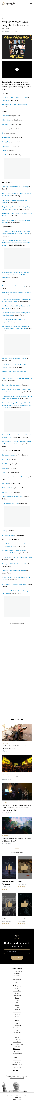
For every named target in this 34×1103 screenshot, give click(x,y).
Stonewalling (6, 137)
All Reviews (17, 973)
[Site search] (28, 3)
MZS (17, 1030)
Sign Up (17, 982)
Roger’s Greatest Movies (17, 971)
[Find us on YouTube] (17, 1070)
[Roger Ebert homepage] (10, 3)
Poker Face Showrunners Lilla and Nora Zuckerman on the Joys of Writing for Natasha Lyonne (16, 242)
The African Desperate (9, 455)
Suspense (17, 1014)
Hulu (17, 1002)
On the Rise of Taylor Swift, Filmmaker (14, 571)
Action (17, 988)
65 (2, 133)
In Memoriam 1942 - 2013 (17, 1078)
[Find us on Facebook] (14, 1070)
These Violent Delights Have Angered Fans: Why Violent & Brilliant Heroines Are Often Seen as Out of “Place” (17, 405)
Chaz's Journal (5, 18)
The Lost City (6, 492)
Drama (17, 998)
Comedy (17, 993)
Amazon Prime (17, 991)
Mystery (17, 1005)
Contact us (17, 1062)
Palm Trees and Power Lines (10, 503)
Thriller (17, 1016)
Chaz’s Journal (17, 1025)
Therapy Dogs (6, 142)
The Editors (5, 28)
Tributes (17, 1037)
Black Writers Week (17, 1044)
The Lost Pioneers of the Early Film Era (14, 358)
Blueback (5, 468)
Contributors (17, 1067)
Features (17, 1046)
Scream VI (5, 129)
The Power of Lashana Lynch (10, 385)
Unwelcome (5, 155)
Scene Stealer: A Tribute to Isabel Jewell (14, 584)
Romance (17, 1009)
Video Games (17, 1042)
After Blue (5, 459)
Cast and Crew (17, 976)
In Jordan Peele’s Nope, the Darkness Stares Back (17, 557)
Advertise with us (17, 1064)
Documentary (17, 995)
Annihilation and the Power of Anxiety (13, 286)
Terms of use (17, 1097)
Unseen (4, 150)
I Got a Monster (7, 120)
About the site (17, 1060)
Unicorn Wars (6, 146)
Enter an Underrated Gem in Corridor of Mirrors (16, 292)
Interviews (17, 1035)
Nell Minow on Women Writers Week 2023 (15, 104)
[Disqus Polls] (17, 649)
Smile (3, 531)
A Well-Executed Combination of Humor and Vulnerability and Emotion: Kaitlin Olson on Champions (15, 274)
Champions (5, 116)
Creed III (4, 472)
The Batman (5, 464)
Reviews (17, 1023)
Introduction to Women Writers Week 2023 (15, 98)
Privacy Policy (17, 1099)
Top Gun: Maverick (8, 535)
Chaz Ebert (5, 100)
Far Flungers (17, 1032)
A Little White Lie (7, 488)
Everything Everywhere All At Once (13, 477)
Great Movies (17, 1028)
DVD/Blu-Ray (17, 1039)
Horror (17, 1000)
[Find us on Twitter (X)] (20, 1070)
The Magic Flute (7, 124)
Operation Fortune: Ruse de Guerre (12, 497)
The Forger (5, 483)
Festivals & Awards (17, 1053)
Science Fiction (17, 1012)
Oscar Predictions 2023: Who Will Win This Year (17, 378)
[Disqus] (17, 691)
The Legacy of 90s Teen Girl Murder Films (15, 564)
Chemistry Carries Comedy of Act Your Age (15, 187)
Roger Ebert (17, 1051)
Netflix (17, 1007)
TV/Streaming (17, 1049)
